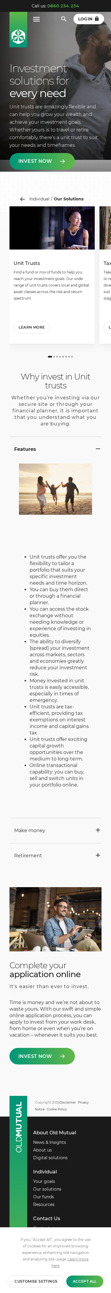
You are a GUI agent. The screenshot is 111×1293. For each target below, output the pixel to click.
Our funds (43, 1196)
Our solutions (47, 1189)
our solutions (68, 199)
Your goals (44, 1181)
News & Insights (49, 1142)
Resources (43, 1204)
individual (39, 199)
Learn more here (70, 1262)
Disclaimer (67, 1102)
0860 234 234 (63, 6)
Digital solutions (50, 1157)
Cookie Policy (57, 1109)
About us (42, 1150)
